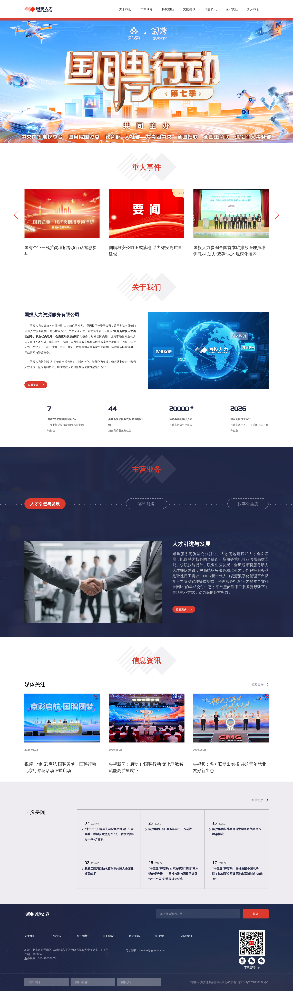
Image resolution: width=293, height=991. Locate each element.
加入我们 (253, 9)
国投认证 (126, 982)
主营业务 (146, 9)
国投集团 (34, 982)
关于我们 (125, 9)
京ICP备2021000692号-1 (252, 982)
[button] (121, 137)
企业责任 (232, 9)
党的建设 (189, 9)
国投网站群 (82, 982)
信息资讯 (210, 9)
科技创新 (168, 9)
